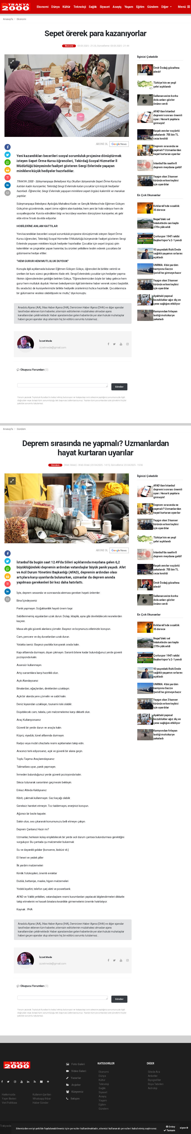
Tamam (170, 1130)
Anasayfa (8, 19)
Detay (171, 1126)
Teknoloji (79, 7)
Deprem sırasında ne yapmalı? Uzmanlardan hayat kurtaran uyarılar (167, 150)
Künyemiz (77, 1091)
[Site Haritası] (43, 1081)
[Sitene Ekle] (49, 1081)
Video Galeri (78, 1071)
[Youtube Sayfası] (23, 1081)
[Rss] (36, 1081)
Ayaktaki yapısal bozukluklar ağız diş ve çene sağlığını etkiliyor (167, 299)
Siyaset (105, 7)
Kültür (66, 7)
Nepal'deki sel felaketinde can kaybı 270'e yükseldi (166, 223)
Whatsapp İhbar (42, 1098)
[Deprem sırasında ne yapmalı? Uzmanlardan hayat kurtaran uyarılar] (66, 508)
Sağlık (93, 7)
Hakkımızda (8, 1094)
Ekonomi (42, 7)
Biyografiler (154, 1080)
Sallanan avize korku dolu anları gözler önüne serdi (165, 99)
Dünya (55, 7)
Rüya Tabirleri (155, 1084)
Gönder (119, 386)
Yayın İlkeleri (9, 1098)
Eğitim (140, 7)
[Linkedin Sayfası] (29, 1081)
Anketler (153, 1075)
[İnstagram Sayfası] (16, 1081)
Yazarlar (75, 1077)
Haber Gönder (40, 1102)
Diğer (165, 7)
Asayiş (117, 7)
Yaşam (128, 7)
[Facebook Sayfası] (3, 1081)
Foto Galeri (78, 1064)
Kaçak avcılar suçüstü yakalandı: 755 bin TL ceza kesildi (166, 134)
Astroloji (152, 1088)
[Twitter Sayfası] (9, 1081)
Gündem (152, 7)
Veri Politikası (9, 1102)
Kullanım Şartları (42, 1094)
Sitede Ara (154, 1071)
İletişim (74, 1098)
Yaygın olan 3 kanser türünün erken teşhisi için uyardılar (166, 180)
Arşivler (76, 1084)
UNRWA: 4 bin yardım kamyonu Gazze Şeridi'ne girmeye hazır (167, 269)
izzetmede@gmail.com (52, 347)
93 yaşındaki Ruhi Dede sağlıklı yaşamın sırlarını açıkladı (167, 253)
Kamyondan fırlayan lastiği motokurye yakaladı (165, 315)
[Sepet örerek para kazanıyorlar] (66, 95)
